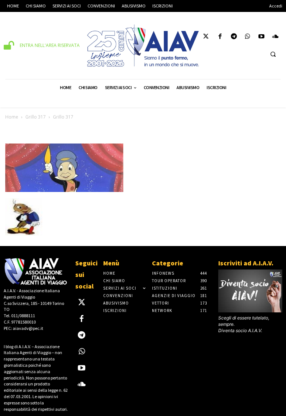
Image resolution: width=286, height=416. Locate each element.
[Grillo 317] (64, 190)
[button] (273, 54)
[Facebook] (220, 37)
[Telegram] (234, 37)
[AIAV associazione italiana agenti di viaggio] (143, 45)
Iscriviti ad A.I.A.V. (245, 263)
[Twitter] (206, 37)
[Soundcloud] (275, 37)
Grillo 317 (35, 117)
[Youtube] (262, 37)
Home (11, 117)
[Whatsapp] (247, 37)
